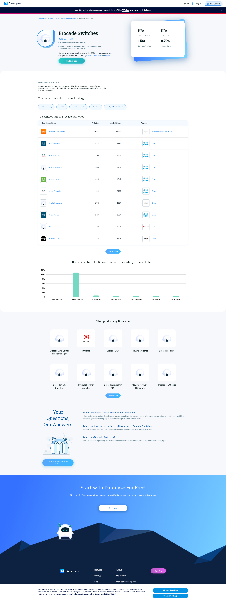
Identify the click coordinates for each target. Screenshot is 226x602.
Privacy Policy (110, 594)
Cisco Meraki (54, 179)
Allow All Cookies (170, 590)
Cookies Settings (170, 596)
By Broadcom (65, 39)
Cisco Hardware (55, 167)
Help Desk (121, 575)
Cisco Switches (55, 143)
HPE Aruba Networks (57, 131)
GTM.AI (125, 10)
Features (98, 569)
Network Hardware (68, 18)
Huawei (52, 227)
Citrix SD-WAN (55, 239)
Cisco (154, 143)
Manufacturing (46, 107)
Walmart (97, 55)
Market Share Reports (126, 581)
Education (95, 107)
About (119, 569)
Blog (96, 581)
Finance (62, 107)
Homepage (41, 18)
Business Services (78, 107)
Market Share (53, 18)
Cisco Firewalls (55, 191)
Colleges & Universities (115, 107)
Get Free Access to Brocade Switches (58, 462)
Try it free (113, 508)
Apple (107, 55)
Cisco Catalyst (54, 155)
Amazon (89, 55)
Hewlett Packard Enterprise (162, 131)
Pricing (97, 575)
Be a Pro (158, 571)
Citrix (154, 203)
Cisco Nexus (54, 215)
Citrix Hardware (55, 203)
